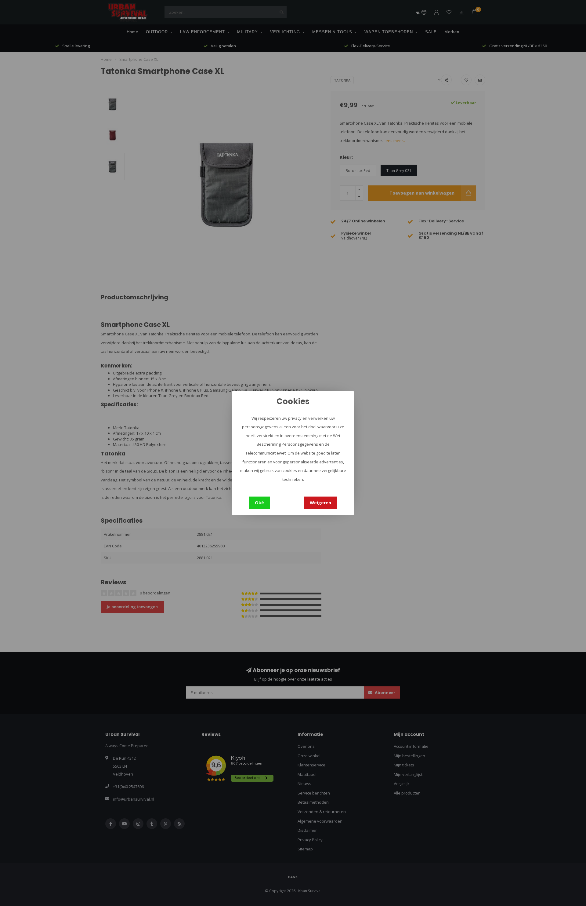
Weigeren (320, 503)
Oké (259, 503)
